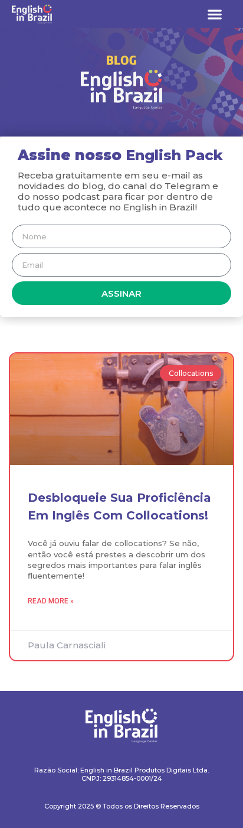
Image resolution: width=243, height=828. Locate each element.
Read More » (51, 601)
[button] (214, 13)
